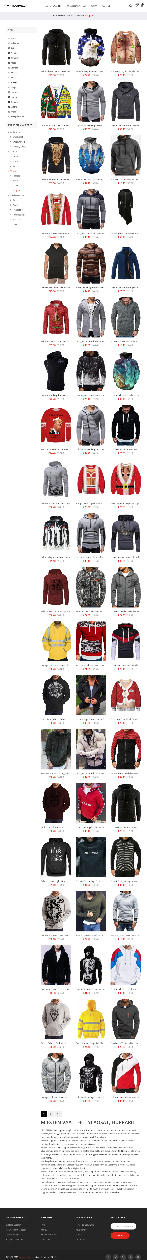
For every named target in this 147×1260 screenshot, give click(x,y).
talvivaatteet (18, 214)
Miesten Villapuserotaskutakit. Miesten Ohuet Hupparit (66, 935)
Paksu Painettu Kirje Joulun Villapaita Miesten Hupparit (66, 341)
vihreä (13, 62)
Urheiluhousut (18, 141)
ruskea (14, 82)
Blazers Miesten (13, 1224)
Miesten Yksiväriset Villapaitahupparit (58, 287)
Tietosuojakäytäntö (85, 1224)
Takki (14, 224)
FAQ (43, 1224)
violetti (14, 72)
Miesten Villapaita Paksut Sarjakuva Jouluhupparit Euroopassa (69, 233)
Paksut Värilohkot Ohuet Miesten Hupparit (95, 989)
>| (58, 1114)
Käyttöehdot (81, 1229)
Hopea (14, 97)
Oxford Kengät (13, 1234)
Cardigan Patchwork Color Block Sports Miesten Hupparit (102, 773)
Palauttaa (45, 1239)
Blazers (15, 200)
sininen (14, 48)
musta (14, 38)
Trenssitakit (17, 209)
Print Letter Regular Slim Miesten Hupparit (95, 827)
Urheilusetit (17, 137)
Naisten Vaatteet (53, 5)
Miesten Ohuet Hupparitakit (126, 665)
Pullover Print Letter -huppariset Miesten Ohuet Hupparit (67, 611)
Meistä (79, 1234)
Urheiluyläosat (19, 146)
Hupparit (91, 15)
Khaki (13, 111)
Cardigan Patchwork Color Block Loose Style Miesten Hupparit (70, 665)
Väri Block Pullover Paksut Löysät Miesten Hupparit (99, 665)
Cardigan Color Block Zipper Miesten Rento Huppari (100, 233)
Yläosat (80, 15)
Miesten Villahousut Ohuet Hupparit (57, 503)
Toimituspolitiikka (49, 1234)
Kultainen (15, 102)
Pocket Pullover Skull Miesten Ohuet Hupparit (62, 1043)
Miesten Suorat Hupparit (125, 449)
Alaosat (13, 151)
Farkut (15, 156)
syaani (14, 106)
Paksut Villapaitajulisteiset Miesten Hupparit (61, 557)
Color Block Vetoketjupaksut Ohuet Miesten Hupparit (100, 125)
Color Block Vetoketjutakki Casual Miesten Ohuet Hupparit (103, 449)
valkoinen (15, 43)
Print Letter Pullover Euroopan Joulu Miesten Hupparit (66, 449)
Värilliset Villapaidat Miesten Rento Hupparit (61, 179)
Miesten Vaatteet (76, 5)
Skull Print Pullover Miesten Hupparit (58, 827)
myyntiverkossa (26, 1257)
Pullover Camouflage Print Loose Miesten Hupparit (99, 881)
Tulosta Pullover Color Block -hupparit (128, 557)
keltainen (15, 58)
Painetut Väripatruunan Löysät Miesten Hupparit (98, 71)
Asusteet (107, 5)
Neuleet (16, 175)
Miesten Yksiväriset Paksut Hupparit (92, 935)
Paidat (15, 180)
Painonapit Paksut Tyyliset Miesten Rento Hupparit (64, 989)
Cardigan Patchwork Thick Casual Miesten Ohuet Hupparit (102, 341)
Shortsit (16, 166)
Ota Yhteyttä (81, 1239)
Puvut (15, 205)
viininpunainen (17, 116)
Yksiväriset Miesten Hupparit (126, 827)
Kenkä (94, 5)
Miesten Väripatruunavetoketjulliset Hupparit (96, 179)
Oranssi (14, 67)
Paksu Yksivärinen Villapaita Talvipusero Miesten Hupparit (67, 71)
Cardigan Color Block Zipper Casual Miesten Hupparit (65, 1097)
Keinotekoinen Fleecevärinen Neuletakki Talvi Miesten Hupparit (105, 611)
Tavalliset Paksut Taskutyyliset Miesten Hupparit (63, 773)
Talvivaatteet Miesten (16, 1229)
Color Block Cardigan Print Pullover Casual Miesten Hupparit (103, 1097)
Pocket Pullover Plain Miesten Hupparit (129, 341)
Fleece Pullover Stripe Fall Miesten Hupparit (96, 1043)
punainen (15, 53)
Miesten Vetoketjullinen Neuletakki (57, 395)
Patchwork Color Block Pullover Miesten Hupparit (98, 557)
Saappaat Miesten (14, 1239)
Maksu (44, 1229)
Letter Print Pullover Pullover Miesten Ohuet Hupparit (65, 719)
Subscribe (120, 1235)
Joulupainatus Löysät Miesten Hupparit (94, 503)
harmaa (14, 92)
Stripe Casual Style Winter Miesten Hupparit (96, 287)
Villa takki (17, 219)
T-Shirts (16, 185)
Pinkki (13, 77)
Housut (15, 161)
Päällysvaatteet (17, 195)
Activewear (15, 132)
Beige (13, 87)
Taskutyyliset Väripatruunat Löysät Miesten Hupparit (100, 395)
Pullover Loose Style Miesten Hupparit (58, 881)
